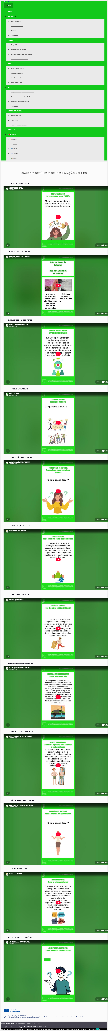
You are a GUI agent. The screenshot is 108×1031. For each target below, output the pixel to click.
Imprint (3, 1027)
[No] (99, 1029)
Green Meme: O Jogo (16, 82)
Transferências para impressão (19, 125)
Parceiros (13, 30)
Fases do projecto (15, 21)
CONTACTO (11, 129)
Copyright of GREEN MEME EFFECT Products (33, 1027)
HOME (10, 11)
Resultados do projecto (17, 26)
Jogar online (14, 120)
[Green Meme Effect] (9, 1)
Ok (97, 1029)
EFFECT (10, 87)
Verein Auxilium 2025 (9, 1023)
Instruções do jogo (16, 115)
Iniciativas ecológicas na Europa (19, 59)
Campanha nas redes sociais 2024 (20, 101)
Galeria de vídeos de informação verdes (21, 54)
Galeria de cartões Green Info (18, 49)
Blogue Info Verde (15, 44)
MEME (10, 63)
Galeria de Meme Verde (17, 73)
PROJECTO (11, 16)
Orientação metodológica (17, 68)
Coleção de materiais (16, 78)
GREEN (10, 40)
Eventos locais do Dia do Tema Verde (20, 96)
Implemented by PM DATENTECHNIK (28, 1023)
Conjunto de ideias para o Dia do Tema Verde (22, 92)
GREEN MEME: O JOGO (15, 111)
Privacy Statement (11, 1027)
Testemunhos (14, 35)
